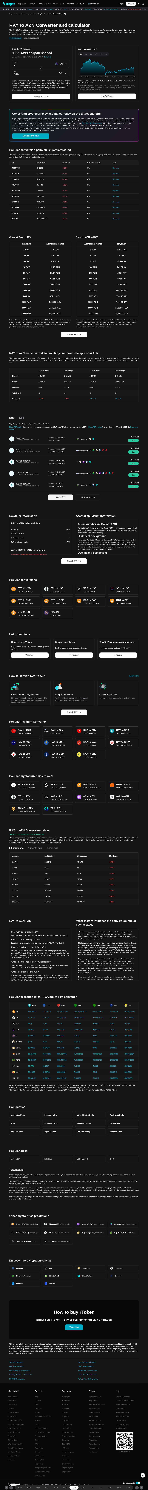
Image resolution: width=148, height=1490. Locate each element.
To (15, 71)
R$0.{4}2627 (129, 1054)
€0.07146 (46, 1048)
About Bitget (12, 1397)
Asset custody (94, 1432)
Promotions (93, 1440)
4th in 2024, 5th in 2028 (106, 9)
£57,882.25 (114, 1012)
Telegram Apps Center (43, 1468)
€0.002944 (47, 1078)
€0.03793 (46, 1072)
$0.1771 (31, 1066)
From (15, 62)
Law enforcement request (125, 1400)
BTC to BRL (122, 600)
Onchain (38, 1408)
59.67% (25, 9)
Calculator (65, 1440)
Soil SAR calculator (16, 1362)
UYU (56, 1488)
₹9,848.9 (96, 1030)
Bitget (11, 14)
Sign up (131, 4)
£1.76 (112, 1042)
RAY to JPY (24, 753)
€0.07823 (46, 1036)
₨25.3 (76, 1036)
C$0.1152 (60, 1048)
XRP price (65, 1448)
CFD (36, 1404)
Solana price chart (68, 1436)
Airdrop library (40, 1476)
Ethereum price (67, 1432)
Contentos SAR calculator (87, 1375)
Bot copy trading (41, 1436)
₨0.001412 (78, 1054)
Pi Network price (68, 1452)
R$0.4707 (128, 1036)
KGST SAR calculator (17, 1379)
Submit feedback (95, 1397)
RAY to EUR (57, 742)
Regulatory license (122, 1412)
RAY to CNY (89, 730)
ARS (110, 1488)
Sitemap (11, 1460)
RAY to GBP (57, 753)
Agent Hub (39, 1448)
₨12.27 (77, 1072)
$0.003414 (32, 1078)
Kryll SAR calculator (16, 1366)
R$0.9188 (128, 1066)
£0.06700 (113, 1036)
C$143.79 (60, 1030)
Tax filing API (93, 1452)
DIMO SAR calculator (86, 1366)
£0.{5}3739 (114, 1054)
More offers (60, 497)
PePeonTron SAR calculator (88, 1379)
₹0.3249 (96, 1078)
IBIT (61, 9)
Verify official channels (97, 1404)
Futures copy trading (42, 1432)
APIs (36, 1444)
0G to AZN (89, 796)
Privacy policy (121, 1420)
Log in (121, 4)
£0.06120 (113, 1048)
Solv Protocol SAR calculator (19, 1371)
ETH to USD (57, 588)
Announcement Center (16, 1424)
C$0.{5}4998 (61, 1060)
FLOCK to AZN (26, 784)
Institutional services (96, 1424)
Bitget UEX (12, 1436)
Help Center (93, 1400)
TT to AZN (56, 808)
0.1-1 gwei (45, 9)
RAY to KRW (123, 742)
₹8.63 (95, 1036)
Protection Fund (14, 1432)
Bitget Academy (13, 1412)
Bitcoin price (66, 1428)
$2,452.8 (31, 1018)
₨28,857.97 (78, 1030)
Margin (37, 1420)
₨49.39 (77, 1066)
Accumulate (83, 9)
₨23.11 (77, 1048)
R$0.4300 (128, 1048)
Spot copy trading (41, 1428)
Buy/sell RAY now (41, 97)
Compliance (120, 1408)
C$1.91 (60, 1024)
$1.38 (30, 1024)
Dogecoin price (67, 1468)
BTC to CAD (89, 600)
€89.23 (45, 1030)
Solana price (66, 1460)
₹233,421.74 (97, 1018)
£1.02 (112, 1024)
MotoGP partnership (15, 1448)
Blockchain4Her (14, 1456)
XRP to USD (89, 588)
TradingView (39, 1460)
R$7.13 (127, 1024)
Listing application (95, 1412)
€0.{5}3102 (47, 1060)
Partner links (12, 1440)
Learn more (134, 676)
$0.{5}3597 (32, 1060)
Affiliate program (95, 1420)
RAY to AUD (24, 742)
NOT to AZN (57, 796)
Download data (94, 1436)
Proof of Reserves (14, 1428)
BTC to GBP (57, 600)
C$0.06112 (61, 1072)
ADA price (65, 1456)
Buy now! (116, 168)
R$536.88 (128, 1030)
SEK (92, 1488)
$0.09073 (31, 1036)
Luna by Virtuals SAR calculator (20, 1375)
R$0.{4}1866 (129, 1060)
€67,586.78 (47, 1012)
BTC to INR (24, 612)
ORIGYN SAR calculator (87, 1362)
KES (101, 1488)
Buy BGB (65, 1416)
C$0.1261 (60, 1036)
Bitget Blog (12, 1416)
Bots (36, 1440)
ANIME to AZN (25, 808)
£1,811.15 (113, 1018)
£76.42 (112, 1030)
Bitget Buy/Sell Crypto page (92, 123)
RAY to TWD (24, 730)
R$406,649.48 (130, 1012)
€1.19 (45, 1024)
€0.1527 (46, 1066)
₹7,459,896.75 (98, 1012)
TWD (20, 1488)
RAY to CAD (89, 742)
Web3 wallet (39, 1456)
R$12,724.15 (129, 1018)
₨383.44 (77, 1024)
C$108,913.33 (62, 1012)
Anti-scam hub (94, 1408)
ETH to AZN (24, 796)
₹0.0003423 (97, 1060)
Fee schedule (94, 1448)
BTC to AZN (89, 784)
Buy (133, 440)
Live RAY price (107, 96)
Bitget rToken (67, 1472)
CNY (128, 1488)
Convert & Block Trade (43, 1416)
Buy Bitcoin (66, 1400)
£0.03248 (113, 1072)
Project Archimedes (96, 1428)
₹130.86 (96, 1024)
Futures (38, 1400)
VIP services (93, 1416)
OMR (83, 1488)
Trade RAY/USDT (87, 497)
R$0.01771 (129, 1078)
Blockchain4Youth (14, 1452)
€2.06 (45, 1042)
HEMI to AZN (123, 784)
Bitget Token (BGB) (15, 1420)
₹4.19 (95, 1072)
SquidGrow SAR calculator (87, 1371)
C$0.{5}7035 (61, 1054)
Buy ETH (65, 1404)
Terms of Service (122, 1424)
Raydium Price (31, 14)
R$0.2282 (128, 1072)
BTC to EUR (24, 600)
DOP (38, 1488)
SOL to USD (122, 588)
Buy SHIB (65, 1420)
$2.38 (30, 1042)
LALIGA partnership (15, 1444)
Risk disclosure (121, 1428)
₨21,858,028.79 (80, 1012)
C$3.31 (60, 1042)
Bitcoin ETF (66, 1444)
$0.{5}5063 (32, 1054)
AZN (74, 1488)
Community (12, 1404)
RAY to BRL (89, 753)
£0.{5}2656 (114, 1060)
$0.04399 (31, 1072)
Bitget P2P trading (15, 427)
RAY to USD (122, 730)
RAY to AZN (57, 730)
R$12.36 (128, 1042)
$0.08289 (31, 1048)
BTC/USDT (126, 9)
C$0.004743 (61, 1078)
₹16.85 (95, 1066)
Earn (37, 1424)
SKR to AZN (57, 784)
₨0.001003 (78, 1060)
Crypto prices (19, 14)
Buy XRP (65, 1412)
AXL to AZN (122, 796)
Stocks (37, 1412)
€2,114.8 (46, 1018)
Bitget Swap (39, 1464)
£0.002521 (114, 1078)
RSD (29, 1488)
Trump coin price (68, 1464)
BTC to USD (24, 588)
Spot (36, 1397)
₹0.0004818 (97, 1054)
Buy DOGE (66, 1408)
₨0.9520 (77, 1078)
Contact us (12, 1400)
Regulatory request (123, 1404)
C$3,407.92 (61, 1018)
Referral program (95, 1444)
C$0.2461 (60, 1066)
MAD (65, 1488)
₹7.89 (95, 1048)
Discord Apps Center (42, 1472)
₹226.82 (96, 1042)
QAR (119, 1488)
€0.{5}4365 (47, 1054)
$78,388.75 (32, 1012)
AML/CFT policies (122, 1416)
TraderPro (38, 1452)
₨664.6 (77, 1042)
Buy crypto (66, 1397)
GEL (47, 1488)
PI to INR (55, 612)
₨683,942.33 (79, 1018)
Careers (11, 1408)
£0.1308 (113, 1066)
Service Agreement (123, 1397)
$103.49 (31, 1030)
